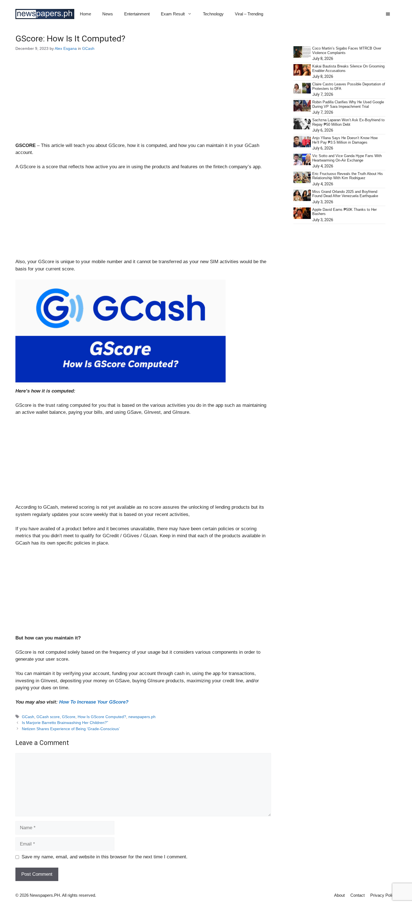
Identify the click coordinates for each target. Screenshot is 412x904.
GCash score (48, 716)
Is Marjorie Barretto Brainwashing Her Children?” (65, 722)
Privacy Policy (383, 895)
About (339, 895)
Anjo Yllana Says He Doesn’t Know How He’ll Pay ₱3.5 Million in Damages (345, 140)
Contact (357, 895)
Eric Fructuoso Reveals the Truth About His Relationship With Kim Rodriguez (347, 176)
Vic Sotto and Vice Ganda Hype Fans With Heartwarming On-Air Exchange (347, 158)
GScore (68, 716)
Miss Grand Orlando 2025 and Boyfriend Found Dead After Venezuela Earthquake (345, 194)
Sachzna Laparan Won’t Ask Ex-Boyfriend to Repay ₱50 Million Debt (348, 122)
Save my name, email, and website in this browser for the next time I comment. (105, 856)
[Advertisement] (143, 100)
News (107, 13)
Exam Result (173, 13)
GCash (88, 48)
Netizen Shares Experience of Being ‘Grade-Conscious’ (71, 729)
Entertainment (137, 13)
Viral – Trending (249, 13)
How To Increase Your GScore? (93, 702)
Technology (213, 13)
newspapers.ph (142, 716)
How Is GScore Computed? (102, 716)
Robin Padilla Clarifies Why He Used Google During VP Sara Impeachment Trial (348, 104)
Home (85, 13)
